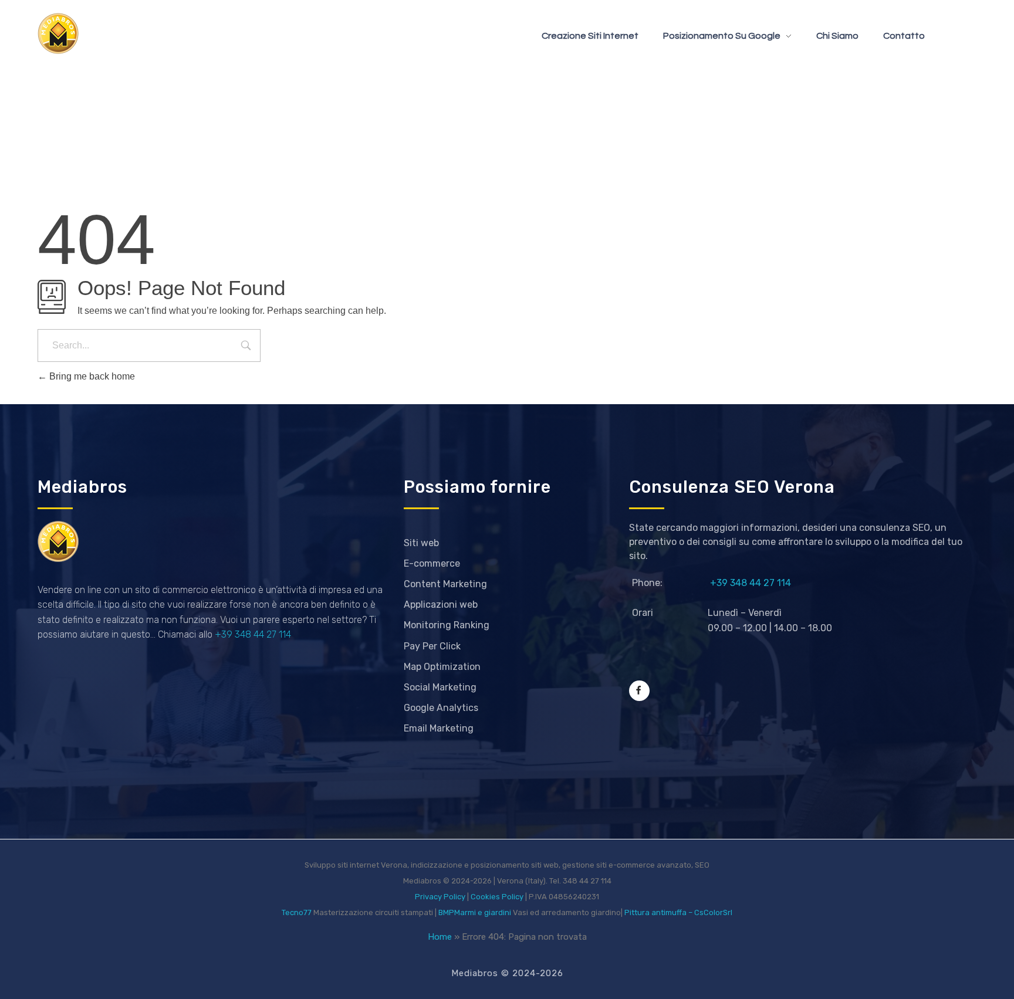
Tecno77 (297, 912)
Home (440, 937)
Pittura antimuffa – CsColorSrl (678, 912)
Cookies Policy (497, 896)
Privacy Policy (440, 896)
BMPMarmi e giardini (474, 912)
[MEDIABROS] (58, 33)
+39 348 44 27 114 (253, 634)
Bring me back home (91, 376)
